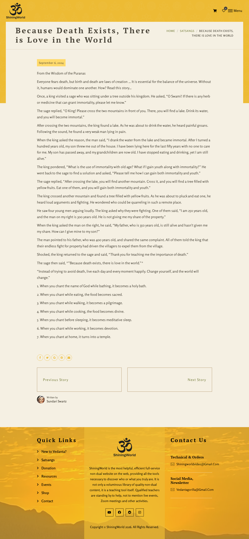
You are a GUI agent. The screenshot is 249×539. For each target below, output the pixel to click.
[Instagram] (140, 512)
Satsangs (187, 30)
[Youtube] (109, 512)
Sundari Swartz (57, 401)
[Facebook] (120, 512)
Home (171, 30)
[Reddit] (130, 512)
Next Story (197, 379)
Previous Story (55, 379)
